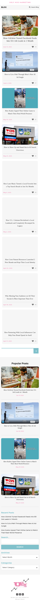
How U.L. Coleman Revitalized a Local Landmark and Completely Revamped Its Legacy (19, 223)
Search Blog (35, 7)
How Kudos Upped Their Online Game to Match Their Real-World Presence (19, 531)
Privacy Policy (20, 599)
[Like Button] (32, 46)
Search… (5, 537)
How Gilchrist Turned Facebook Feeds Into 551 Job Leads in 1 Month (19, 518)
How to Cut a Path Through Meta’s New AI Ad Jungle (18, 525)
